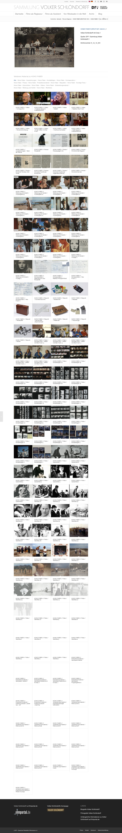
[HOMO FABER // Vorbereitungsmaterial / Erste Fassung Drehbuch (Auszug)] (79, 756)
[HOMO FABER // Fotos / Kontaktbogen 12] (60, 392)
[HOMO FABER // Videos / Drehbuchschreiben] (60, 119)
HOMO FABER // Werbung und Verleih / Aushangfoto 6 (41, 235)
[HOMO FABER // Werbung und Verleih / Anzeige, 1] (23, 266)
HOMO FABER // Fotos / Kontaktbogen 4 (60, 441)
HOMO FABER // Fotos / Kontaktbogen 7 (78, 422)
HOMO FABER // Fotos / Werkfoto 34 (41, 500)
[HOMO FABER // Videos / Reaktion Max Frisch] (79, 98)
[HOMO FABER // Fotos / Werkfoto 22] (41, 550)
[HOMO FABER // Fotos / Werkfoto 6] (41, 628)
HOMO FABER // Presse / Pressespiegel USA (60, 150)
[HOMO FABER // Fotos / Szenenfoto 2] (79, 471)
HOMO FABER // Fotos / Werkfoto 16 (78, 579)
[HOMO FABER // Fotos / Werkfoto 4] (79, 628)
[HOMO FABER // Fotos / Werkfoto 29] (60, 510)
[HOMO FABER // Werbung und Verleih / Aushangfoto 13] (60, 182)
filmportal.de (33, 806)
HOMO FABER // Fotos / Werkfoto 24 (78, 540)
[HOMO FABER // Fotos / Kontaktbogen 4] (60, 432)
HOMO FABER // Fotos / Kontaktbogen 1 (41, 461)
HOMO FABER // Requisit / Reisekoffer (23, 319)
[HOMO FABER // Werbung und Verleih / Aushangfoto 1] (60, 245)
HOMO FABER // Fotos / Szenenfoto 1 (23, 500)
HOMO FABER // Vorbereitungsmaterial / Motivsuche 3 (78, 745)
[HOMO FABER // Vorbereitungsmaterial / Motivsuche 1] (41, 756)
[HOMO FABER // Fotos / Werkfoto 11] (23, 609)
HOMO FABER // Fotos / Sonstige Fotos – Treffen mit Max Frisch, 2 (23, 362)
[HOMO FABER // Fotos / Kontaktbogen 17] (41, 373)
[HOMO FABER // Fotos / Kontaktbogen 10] (23, 412)
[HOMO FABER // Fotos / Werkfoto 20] (79, 550)
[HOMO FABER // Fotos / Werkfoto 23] (23, 550)
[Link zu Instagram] (103, 1)
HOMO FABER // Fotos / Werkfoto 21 (60, 559)
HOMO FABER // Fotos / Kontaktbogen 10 (23, 422)
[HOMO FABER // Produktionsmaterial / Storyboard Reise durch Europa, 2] (41, 669)
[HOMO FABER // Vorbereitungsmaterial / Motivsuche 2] (23, 756)
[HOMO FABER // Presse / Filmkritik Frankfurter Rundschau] (41, 161)
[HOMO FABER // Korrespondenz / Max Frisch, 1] (23, 289)
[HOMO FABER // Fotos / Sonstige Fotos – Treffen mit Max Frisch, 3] (79, 331)
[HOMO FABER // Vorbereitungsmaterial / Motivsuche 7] (79, 714)
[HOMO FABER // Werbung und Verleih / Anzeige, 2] (79, 245)
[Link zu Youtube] (101, 1)
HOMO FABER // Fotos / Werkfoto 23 (23, 559)
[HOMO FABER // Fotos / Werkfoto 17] (60, 569)
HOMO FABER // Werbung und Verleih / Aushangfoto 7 (22, 235)
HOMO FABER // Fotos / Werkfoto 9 (60, 618)
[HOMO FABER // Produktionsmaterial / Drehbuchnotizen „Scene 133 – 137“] (23, 691)
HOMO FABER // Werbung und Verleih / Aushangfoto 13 (59, 193)
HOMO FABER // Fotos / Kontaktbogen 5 (41, 441)
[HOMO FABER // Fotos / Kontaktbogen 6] (23, 432)
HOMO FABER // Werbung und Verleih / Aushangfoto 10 (41, 214)
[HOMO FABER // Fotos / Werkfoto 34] (41, 491)
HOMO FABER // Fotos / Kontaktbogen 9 (41, 422)
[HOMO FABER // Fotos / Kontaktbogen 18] (23, 373)
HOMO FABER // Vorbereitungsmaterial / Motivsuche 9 (41, 724)
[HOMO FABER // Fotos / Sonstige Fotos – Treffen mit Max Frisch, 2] (23, 352)
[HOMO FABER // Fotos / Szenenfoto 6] (79, 451)
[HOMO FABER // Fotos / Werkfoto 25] (60, 530)
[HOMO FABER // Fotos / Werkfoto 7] (23, 628)
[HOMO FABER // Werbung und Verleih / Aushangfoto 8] (79, 203)
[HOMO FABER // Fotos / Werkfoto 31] (23, 510)
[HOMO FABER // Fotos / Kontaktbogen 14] (23, 392)
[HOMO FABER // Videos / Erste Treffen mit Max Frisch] (41, 119)
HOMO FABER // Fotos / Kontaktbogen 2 (23, 461)
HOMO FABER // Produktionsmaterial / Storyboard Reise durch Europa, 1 (59, 680)
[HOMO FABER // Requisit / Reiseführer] (60, 289)
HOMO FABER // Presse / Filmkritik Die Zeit (78, 171)
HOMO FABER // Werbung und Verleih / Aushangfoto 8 (78, 214)
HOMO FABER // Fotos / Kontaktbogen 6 (23, 441)
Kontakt (66, 1)
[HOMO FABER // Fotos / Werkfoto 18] (41, 569)
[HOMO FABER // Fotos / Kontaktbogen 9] (41, 412)
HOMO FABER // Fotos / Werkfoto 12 (78, 599)
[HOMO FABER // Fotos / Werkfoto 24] (79, 530)
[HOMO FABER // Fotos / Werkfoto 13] (60, 589)
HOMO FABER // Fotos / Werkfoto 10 (41, 618)
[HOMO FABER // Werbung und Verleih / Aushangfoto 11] (23, 203)
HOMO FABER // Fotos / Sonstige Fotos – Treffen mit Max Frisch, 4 (60, 341)
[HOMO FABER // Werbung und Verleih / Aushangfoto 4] (79, 224)
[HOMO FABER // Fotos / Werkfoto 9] (60, 609)
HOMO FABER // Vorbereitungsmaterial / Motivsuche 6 (23, 745)
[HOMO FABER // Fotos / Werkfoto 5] (60, 628)
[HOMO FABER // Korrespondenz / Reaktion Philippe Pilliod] (60, 266)
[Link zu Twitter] (98, 1)
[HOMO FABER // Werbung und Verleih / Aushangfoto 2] (41, 245)
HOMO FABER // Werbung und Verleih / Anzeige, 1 (22, 277)
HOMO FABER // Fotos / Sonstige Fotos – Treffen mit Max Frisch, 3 (78, 341)
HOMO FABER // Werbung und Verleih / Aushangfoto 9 (59, 214)
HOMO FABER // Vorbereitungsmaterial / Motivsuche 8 (60, 724)
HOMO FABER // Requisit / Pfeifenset (60, 319)
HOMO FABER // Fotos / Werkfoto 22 (41, 559)
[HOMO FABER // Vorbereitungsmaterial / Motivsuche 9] (41, 714)
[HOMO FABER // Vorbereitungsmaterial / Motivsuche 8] (60, 714)
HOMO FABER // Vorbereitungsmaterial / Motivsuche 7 (78, 724)
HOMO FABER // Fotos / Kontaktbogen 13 (41, 402)
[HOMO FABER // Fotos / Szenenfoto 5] (23, 471)
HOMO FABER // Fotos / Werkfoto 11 (23, 618)
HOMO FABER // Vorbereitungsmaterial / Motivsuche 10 (23, 724)
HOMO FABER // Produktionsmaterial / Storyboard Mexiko (77, 659)
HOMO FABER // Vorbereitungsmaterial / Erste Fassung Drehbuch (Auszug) (78, 767)
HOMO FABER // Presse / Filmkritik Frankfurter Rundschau (41, 172)
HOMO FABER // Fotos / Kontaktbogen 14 (23, 402)
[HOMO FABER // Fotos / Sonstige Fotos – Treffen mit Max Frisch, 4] (60, 331)
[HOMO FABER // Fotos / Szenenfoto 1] (23, 491)
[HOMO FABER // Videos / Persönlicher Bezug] (23, 119)
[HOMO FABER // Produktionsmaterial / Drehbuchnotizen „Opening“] (41, 691)
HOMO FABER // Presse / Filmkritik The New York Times (23, 172)
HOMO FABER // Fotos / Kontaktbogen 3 (78, 441)
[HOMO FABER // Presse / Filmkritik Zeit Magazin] (79, 140)
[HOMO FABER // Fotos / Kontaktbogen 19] (79, 352)
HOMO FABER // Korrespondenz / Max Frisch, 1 (22, 299)
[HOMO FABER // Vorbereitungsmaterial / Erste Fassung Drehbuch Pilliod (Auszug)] (23, 778)
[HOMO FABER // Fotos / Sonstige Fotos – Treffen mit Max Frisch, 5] (41, 331)
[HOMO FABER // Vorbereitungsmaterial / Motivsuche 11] (79, 691)
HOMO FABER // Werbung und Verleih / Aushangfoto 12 (78, 193)
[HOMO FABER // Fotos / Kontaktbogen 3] (79, 432)
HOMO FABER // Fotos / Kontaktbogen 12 (60, 402)
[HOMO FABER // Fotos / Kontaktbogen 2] (23, 451)
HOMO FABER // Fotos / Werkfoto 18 (41, 579)
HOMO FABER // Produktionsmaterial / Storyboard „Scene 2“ (22, 680)
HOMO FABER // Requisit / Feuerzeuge (78, 319)
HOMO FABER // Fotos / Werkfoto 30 (41, 520)
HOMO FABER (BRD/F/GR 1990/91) (93, 29)
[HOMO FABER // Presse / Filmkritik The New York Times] (23, 161)
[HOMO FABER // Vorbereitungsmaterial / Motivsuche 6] (23, 735)
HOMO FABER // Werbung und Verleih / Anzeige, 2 (78, 256)
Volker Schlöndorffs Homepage (57, 806)
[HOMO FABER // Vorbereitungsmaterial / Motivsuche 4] (60, 735)
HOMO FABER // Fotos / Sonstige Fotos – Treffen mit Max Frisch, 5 (41, 341)
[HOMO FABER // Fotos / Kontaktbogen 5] (41, 432)
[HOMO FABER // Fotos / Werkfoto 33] (60, 491)
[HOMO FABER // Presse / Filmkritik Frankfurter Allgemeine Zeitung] (60, 161)
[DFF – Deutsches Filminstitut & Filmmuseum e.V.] (61, 7)
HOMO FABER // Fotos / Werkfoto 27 (23, 540)
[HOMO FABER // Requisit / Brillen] (23, 331)
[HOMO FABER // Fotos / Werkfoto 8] (79, 609)
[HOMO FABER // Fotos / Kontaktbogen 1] (41, 451)
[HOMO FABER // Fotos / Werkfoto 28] (79, 510)
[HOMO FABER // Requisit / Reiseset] (79, 289)
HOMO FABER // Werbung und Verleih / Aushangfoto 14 (41, 193)
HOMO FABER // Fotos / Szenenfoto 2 (78, 481)
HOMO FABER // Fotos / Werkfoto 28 (78, 520)
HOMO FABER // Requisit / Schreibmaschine (41, 298)
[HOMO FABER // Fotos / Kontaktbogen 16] (60, 373)
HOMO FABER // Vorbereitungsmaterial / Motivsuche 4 (60, 745)
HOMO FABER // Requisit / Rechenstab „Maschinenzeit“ (41, 320)
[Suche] (104, 18)
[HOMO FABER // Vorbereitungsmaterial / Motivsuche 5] (41, 735)
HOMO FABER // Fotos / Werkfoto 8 (78, 618)
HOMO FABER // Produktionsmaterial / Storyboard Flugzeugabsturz (77, 680)
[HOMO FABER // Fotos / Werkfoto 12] (79, 589)
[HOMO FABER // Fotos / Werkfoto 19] (23, 569)
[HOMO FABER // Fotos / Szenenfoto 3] (60, 471)
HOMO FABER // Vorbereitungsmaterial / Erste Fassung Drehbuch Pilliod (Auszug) (23, 789)
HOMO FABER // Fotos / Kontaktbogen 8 (60, 422)
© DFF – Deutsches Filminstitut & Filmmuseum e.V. (25, 830)
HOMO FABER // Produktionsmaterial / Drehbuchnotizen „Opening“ (40, 703)
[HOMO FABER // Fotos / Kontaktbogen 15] (79, 373)
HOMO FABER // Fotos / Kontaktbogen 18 (23, 382)
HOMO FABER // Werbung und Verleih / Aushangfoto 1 (59, 256)
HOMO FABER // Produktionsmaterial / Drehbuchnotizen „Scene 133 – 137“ (23, 703)
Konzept (72, 1)
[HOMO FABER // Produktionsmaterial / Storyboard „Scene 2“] (23, 669)
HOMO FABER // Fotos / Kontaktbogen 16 (60, 382)
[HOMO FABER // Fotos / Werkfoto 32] (79, 491)
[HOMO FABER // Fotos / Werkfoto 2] (41, 648)
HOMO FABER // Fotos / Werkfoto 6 (41, 638)
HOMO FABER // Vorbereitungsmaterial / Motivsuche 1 (41, 766)
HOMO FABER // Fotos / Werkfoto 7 (23, 638)
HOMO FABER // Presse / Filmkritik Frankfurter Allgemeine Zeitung (60, 172)
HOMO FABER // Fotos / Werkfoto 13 (60, 599)
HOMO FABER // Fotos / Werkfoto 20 (78, 559)
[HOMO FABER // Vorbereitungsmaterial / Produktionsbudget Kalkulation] (60, 691)
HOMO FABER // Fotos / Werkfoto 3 (23, 658)
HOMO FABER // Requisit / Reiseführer (60, 298)
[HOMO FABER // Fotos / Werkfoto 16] (44, 47)
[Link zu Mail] (106, 1)
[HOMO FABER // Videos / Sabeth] (60, 98)
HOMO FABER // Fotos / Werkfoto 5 (60, 638)
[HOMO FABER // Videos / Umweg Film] (23, 98)
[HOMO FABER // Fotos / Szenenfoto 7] (60, 451)
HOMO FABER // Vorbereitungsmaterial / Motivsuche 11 (78, 702)
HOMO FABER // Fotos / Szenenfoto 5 (23, 481)
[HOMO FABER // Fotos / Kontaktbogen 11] (79, 392)
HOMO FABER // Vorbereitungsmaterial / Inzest (60, 766)
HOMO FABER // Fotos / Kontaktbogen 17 (41, 382)
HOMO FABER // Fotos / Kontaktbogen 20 (60, 361)
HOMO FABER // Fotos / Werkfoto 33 (60, 500)
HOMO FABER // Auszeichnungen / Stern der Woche (23, 151)
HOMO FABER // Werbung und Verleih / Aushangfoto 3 (22, 256)
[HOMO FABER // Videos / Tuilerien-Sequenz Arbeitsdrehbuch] (41, 98)
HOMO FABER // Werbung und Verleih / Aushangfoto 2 (41, 256)
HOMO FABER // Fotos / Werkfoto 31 (23, 520)
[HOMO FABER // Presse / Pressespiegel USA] (60, 140)
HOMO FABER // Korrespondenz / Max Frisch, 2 (77, 277)
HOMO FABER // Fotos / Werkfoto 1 (60, 658)
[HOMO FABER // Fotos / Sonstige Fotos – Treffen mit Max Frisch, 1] (41, 352)
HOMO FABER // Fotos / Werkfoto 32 (78, 500)
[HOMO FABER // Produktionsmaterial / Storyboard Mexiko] (79, 648)
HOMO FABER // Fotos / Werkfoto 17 (60, 579)
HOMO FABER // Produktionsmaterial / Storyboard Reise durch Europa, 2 (41, 680)
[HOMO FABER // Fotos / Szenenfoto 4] (41, 471)
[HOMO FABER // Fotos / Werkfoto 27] (23, 530)
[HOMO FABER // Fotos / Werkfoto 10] (41, 609)
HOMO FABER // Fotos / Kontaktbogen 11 (78, 402)
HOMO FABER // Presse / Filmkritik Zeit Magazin (78, 150)
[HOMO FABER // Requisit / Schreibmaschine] (41, 289)
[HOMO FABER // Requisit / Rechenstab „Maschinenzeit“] (41, 310)
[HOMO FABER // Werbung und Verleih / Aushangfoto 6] (41, 224)
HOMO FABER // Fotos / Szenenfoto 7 (60, 461)
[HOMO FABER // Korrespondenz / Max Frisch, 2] (79, 266)
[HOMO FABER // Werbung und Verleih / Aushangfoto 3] (23, 245)
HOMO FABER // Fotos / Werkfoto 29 (60, 520)
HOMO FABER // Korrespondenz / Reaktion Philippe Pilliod (60, 277)
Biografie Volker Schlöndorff (90, 809)
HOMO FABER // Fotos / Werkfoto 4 (78, 638)
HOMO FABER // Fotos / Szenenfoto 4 (41, 481)
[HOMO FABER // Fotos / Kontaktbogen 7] (79, 412)
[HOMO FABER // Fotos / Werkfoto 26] (41, 530)
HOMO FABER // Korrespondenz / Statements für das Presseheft (39, 277)
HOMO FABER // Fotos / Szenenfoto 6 (78, 461)
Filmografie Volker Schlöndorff (91, 813)
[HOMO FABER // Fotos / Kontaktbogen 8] (60, 412)
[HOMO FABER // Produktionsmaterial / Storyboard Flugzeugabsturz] (79, 669)
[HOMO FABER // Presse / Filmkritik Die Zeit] (79, 161)
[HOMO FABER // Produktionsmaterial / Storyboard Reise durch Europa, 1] (60, 669)
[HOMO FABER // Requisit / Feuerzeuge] (79, 310)
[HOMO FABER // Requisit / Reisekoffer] (23, 310)
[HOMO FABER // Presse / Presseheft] (41, 140)
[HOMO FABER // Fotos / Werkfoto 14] (41, 589)
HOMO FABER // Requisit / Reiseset (78, 298)
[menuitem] (66, 1)
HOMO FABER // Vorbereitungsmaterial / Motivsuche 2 (23, 766)
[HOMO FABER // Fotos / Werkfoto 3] (23, 648)
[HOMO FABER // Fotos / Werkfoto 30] (41, 510)
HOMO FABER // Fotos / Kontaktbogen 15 (78, 382)
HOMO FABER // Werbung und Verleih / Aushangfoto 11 (22, 214)
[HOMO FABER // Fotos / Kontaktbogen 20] (60, 352)
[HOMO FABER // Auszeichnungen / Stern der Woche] (23, 140)
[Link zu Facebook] (95, 1)
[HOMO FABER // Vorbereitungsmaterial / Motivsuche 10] (23, 714)
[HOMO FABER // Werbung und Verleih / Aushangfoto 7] (23, 224)
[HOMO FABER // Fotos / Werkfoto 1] (60, 648)
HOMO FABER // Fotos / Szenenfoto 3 (60, 481)
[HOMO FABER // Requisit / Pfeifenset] (60, 310)
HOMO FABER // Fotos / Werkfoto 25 (60, 540)
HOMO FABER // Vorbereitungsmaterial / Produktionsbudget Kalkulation (60, 703)
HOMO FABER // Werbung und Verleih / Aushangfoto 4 (78, 235)
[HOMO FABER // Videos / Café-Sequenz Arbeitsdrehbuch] (79, 119)
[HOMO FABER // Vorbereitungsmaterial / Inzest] (60, 756)
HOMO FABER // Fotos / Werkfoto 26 (41, 540)
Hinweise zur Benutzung (81, 1)
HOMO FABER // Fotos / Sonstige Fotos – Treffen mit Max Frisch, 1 (41, 362)
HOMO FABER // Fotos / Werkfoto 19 (23, 579)
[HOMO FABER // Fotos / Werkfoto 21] (60, 550)
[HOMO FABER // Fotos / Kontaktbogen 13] (41, 392)
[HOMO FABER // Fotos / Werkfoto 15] (23, 589)
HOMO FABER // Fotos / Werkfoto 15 (23, 599)
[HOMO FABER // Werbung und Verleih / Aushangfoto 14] (41, 182)
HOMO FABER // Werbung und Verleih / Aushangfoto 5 (59, 235)
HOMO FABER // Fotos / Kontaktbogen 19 (78, 361)
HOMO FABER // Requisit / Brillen (23, 340)
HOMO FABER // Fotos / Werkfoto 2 (41, 658)
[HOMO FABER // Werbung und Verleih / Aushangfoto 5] (60, 224)
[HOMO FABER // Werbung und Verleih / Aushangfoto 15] (23, 182)
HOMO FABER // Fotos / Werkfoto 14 (41, 599)
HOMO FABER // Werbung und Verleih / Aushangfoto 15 (22, 193)
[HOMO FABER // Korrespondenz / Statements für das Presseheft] (41, 266)
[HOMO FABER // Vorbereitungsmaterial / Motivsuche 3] (79, 735)
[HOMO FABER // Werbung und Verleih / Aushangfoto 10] (41, 203)
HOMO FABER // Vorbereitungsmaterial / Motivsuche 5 (41, 745)
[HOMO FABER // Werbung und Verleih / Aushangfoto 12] (79, 182)
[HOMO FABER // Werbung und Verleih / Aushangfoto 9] (60, 203)
